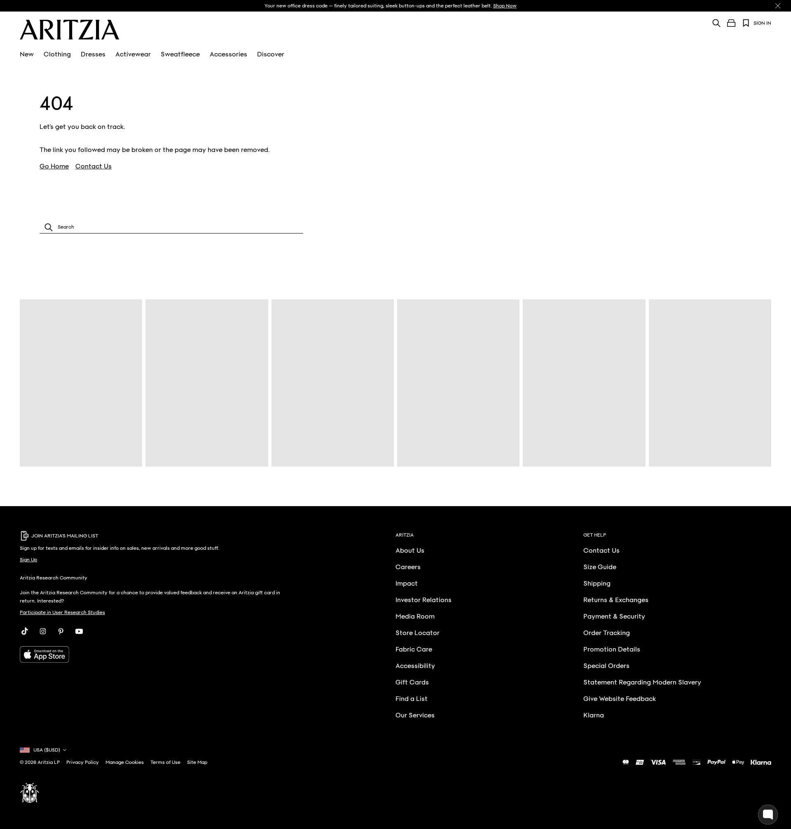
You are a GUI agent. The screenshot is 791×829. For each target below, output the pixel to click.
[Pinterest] (61, 631)
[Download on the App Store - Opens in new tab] (151, 654)
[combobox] (171, 227)
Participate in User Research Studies (62, 612)
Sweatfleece (180, 54)
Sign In (762, 23)
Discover (270, 54)
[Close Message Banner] (778, 5)
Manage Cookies (124, 762)
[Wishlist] (746, 23)
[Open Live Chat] (768, 814)
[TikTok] (25, 631)
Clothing (57, 54)
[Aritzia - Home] (69, 30)
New (27, 54)
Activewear (133, 54)
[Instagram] (43, 631)
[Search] (716, 23)
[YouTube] (79, 631)
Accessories (228, 54)
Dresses (93, 54)
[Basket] (731, 23)
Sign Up (28, 559)
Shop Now (505, 5)
